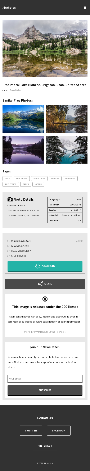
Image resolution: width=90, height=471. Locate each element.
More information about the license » (45, 332)
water (38, 184)
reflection (11, 184)
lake (7, 178)
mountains (39, 178)
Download (48, 266)
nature (55, 178)
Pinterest (45, 446)
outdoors (70, 178)
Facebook (59, 431)
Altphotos (9, 7)
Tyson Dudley (15, 90)
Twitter (31, 431)
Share (48, 284)
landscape (21, 178)
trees (26, 184)
